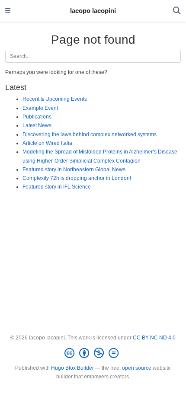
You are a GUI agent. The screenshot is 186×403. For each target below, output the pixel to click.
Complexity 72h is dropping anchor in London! (76, 178)
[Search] (177, 11)
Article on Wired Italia (47, 143)
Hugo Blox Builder (72, 368)
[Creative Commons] (93, 353)
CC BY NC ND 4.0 (154, 338)
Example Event (40, 108)
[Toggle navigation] (7, 10)
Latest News (36, 125)
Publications (36, 117)
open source (136, 368)
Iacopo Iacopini (93, 10)
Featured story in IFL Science (56, 187)
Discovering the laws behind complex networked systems (89, 134)
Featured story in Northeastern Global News (73, 169)
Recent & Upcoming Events (54, 99)
